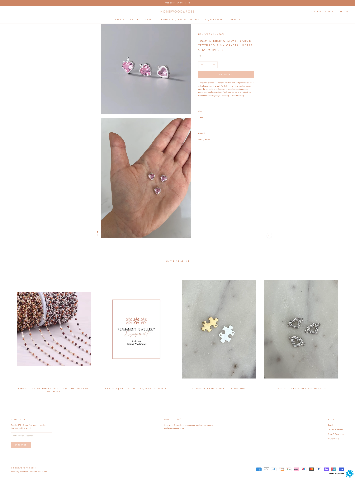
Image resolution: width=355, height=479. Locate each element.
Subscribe (21, 445)
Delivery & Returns (335, 429)
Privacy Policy (333, 438)
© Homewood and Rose (23, 468)
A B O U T (149, 19)
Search (329, 11)
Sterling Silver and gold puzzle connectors (218, 388)
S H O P (134, 19)
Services (235, 19)
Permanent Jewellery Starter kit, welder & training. (136, 388)
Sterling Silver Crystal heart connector (301, 388)
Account (316, 11)
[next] (346, 332)
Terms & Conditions (336, 434)
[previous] (9, 332)
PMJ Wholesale (214, 19)
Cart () (343, 11)
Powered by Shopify (38, 471)
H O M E (119, 19)
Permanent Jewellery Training (180, 19)
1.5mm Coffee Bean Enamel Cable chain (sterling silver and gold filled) (53, 390)
